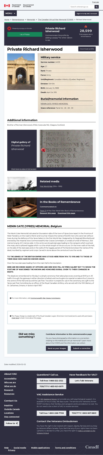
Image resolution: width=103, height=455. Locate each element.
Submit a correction (81, 348)
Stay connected (11, 417)
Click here (15, 318)
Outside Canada (12, 409)
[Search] (97, 7)
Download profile (87, 49)
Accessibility (10, 379)
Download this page (66, 213)
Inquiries (8, 405)
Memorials (31, 20)
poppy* (56, 38)
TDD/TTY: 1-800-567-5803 (84, 413)
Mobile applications (40, 448)
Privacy (11, 450)
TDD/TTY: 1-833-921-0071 (51, 386)
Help (6, 448)
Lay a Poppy (25, 34)
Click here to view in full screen (23, 169)
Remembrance (18, 20)
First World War (46, 186)
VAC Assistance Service (48, 399)
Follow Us (12, 424)
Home (6, 20)
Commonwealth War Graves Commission (45, 298)
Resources (9, 394)
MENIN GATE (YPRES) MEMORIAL (54, 104)
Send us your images (57, 348)
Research (8, 390)
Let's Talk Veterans (84, 381)
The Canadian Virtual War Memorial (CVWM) (55, 20)
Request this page (48, 213)
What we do (10, 386)
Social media (20, 448)
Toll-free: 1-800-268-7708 (51, 413)
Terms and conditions (65, 448)
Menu (9, 13)
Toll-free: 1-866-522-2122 (51, 381)
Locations (9, 413)
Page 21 (43, 211)
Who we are (10, 382)
